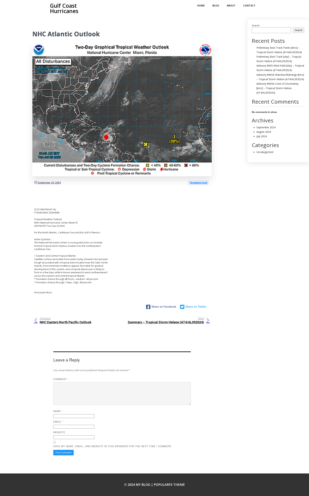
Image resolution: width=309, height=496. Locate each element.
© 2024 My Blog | (139, 484)
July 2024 (261, 136)
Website (59, 432)
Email (58, 421)
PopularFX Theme (169, 484)
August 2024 (263, 131)
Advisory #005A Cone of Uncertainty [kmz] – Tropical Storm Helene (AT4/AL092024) (277, 88)
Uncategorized (198, 182)
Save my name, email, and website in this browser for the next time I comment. (112, 446)
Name (58, 411)
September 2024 (266, 127)
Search (255, 25)
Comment (60, 379)
